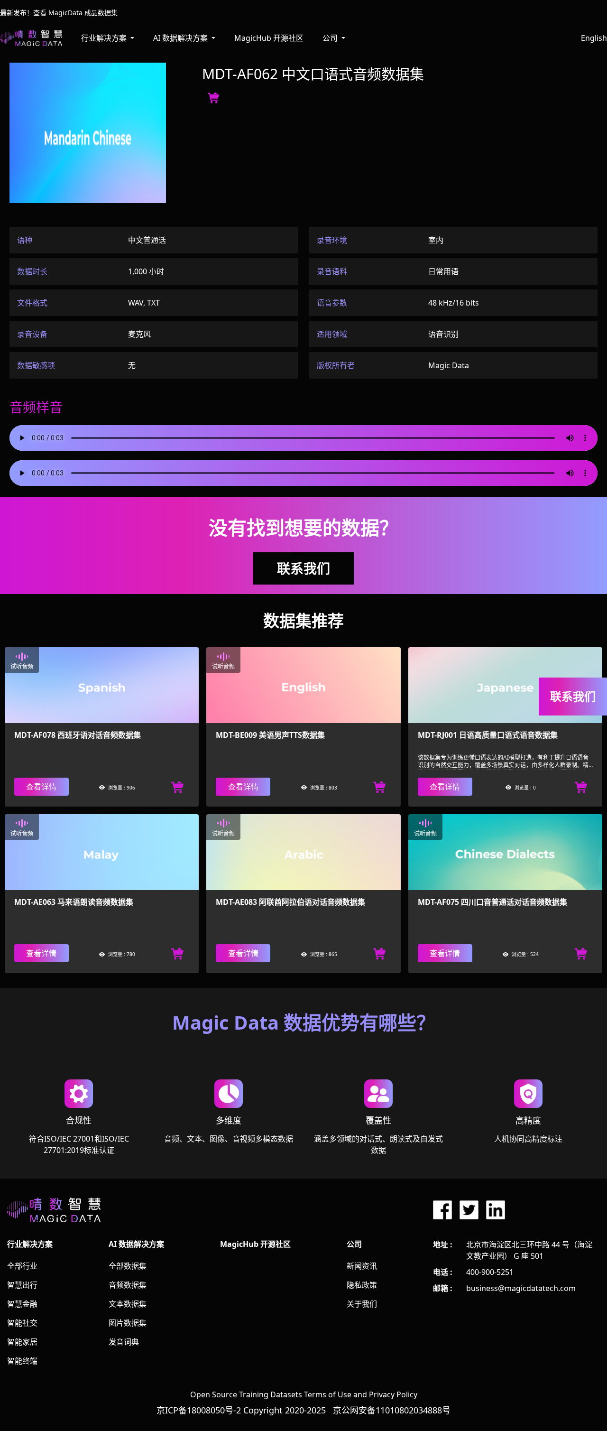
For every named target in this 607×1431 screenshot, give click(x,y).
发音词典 (124, 1342)
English (594, 38)
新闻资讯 (362, 1266)
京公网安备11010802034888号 (392, 1410)
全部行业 (22, 1266)
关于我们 (362, 1304)
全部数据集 (128, 1266)
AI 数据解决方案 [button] (181, 38)
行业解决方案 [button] (105, 38)
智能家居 (22, 1342)
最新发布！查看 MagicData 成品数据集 (59, 12)
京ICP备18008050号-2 (198, 1410)
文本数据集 (128, 1304)
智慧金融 (22, 1304)
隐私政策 (362, 1285)
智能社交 (22, 1323)
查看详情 (41, 786)
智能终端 (22, 1361)
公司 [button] (331, 38)
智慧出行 (22, 1285)
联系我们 (303, 568)
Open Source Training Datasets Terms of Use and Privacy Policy (303, 1394)
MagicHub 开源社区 (269, 38)
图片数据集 (128, 1323)
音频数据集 (128, 1285)
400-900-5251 (490, 1272)
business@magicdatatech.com (521, 1288)
